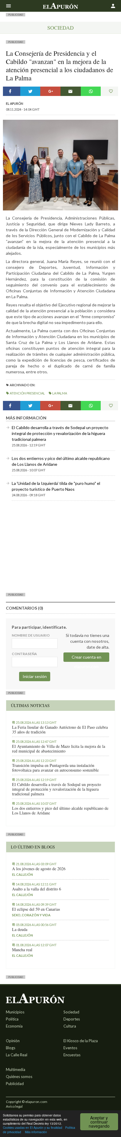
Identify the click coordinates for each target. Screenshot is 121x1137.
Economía (14, 1026)
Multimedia (15, 1069)
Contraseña (24, 654)
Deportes (71, 1019)
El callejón (22, 874)
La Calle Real (16, 1054)
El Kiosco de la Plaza (80, 1040)
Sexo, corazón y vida (31, 915)
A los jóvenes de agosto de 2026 (38, 868)
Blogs (10, 1047)
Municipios (15, 1012)
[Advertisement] (60, 546)
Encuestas (71, 1054)
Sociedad (60, 27)
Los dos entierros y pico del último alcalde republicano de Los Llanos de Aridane (60, 810)
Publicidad (15, 1083)
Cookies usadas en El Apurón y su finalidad (32, 1127)
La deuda (19, 929)
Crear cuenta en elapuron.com (86, 658)
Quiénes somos (19, 1076)
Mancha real (22, 949)
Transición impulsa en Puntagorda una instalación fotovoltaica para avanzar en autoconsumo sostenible (55, 767)
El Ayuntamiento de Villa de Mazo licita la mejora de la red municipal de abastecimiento (58, 748)
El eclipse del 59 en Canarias (36, 909)
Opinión (13, 1040)
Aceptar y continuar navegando (99, 1122)
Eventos (70, 1047)
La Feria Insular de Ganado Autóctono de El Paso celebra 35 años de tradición (60, 729)
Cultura (69, 1026)
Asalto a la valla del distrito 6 (36, 889)
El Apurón (14, 103)
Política (12, 1019)
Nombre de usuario (31, 635)
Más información (36, 1132)
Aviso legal (14, 1106)
